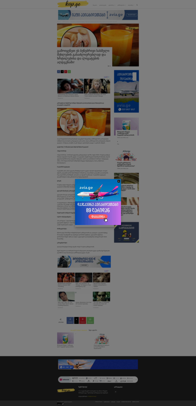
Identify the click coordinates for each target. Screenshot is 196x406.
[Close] (118, 181)
